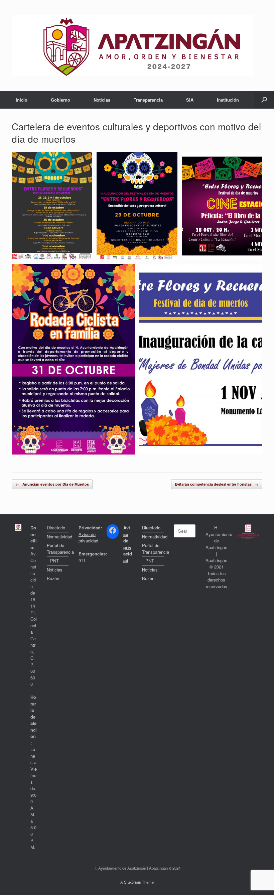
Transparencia (148, 100)
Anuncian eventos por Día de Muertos (52, 484)
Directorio (56, 527)
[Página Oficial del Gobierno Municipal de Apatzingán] (133, 45)
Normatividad (57, 536)
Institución (228, 100)
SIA (189, 100)
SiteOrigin (132, 882)
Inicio (21, 100)
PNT (54, 560)
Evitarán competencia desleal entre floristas (217, 484)
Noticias (102, 100)
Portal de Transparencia (57, 548)
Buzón (53, 578)
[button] (264, 100)
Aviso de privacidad (88, 537)
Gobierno (60, 100)
